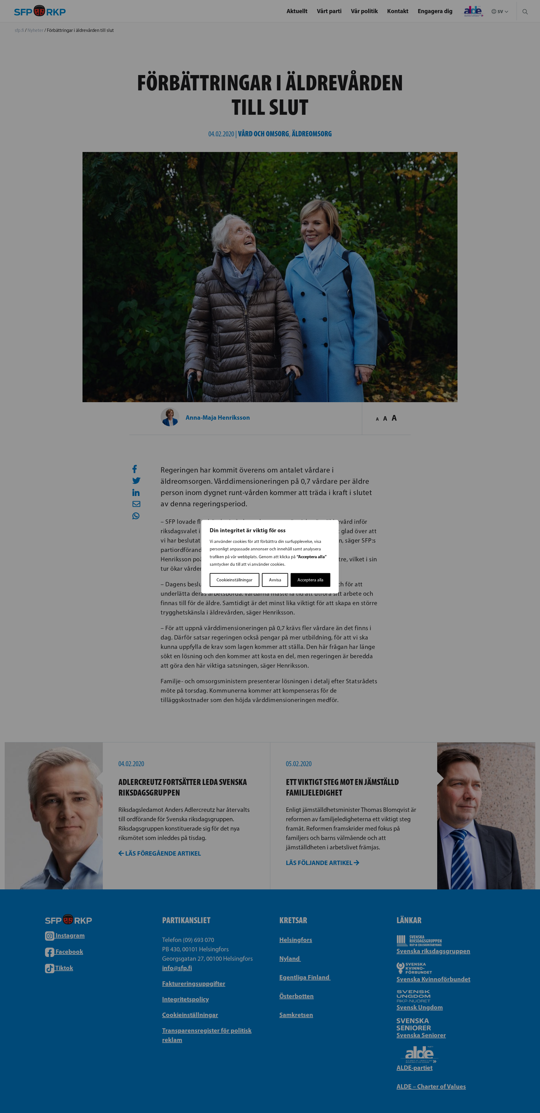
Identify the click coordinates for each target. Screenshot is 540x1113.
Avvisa (275, 579)
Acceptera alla (310, 579)
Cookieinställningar (234, 579)
